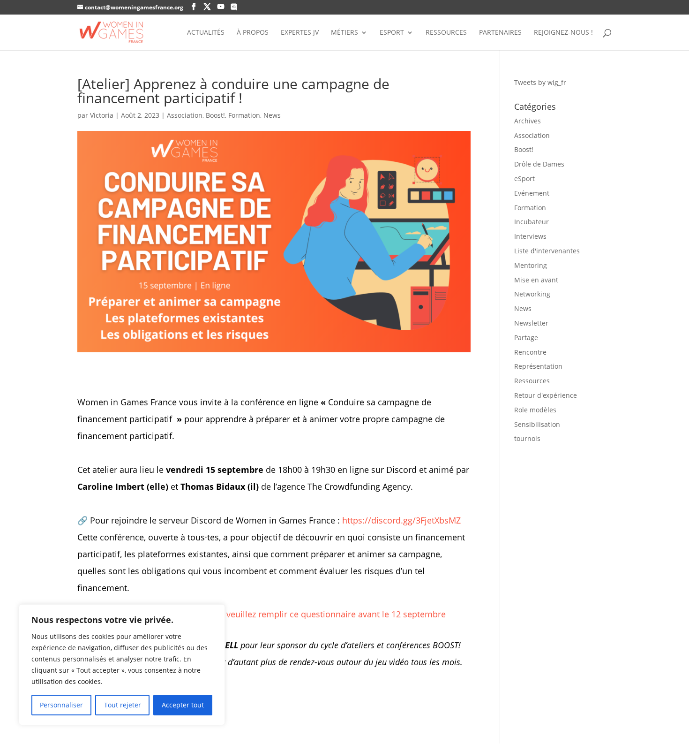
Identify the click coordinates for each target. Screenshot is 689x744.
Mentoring (530, 265)
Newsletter (531, 323)
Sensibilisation (537, 424)
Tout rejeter (122, 704)
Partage (526, 337)
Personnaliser (61, 704)
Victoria (101, 115)
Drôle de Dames (539, 163)
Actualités (206, 33)
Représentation (538, 366)
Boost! (215, 115)
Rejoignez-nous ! (563, 33)
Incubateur (531, 221)
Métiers (344, 33)
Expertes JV (300, 33)
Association (184, 115)
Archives (527, 120)
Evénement (531, 193)
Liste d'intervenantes (547, 250)
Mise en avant (536, 279)
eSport (524, 178)
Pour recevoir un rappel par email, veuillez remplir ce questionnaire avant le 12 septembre (267, 614)
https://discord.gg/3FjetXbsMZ (401, 520)
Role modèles (535, 409)
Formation (244, 115)
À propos (253, 33)
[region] (122, 664)
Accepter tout (183, 704)
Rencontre (530, 352)
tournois (527, 438)
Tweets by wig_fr (540, 82)
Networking (532, 293)
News (272, 115)
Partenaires (500, 33)
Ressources (446, 33)
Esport (392, 33)
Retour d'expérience (545, 395)
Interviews (530, 236)
